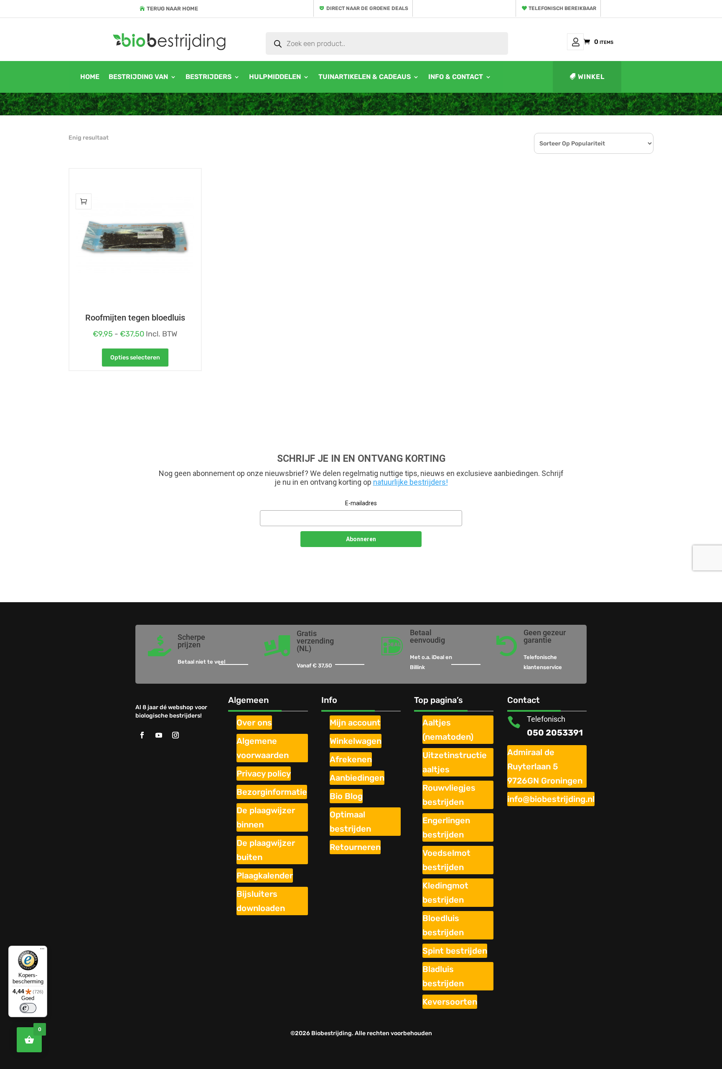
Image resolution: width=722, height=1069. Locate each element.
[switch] (28, 1008)
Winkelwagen (355, 741)
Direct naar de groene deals (367, 8)
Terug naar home (172, 8)
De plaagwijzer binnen (265, 817)
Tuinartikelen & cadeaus (364, 77)
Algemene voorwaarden (262, 748)
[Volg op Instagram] (175, 735)
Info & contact (455, 77)
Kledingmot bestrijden (445, 893)
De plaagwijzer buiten (265, 850)
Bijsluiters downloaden (260, 901)
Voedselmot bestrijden (446, 860)
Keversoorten (449, 1002)
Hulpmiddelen (275, 77)
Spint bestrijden (454, 951)
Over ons (254, 723)
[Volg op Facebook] (142, 735)
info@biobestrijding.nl (551, 799)
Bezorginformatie (271, 792)
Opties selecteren (135, 357)
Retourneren (355, 847)
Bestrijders (208, 77)
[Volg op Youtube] (158, 735)
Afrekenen (351, 759)
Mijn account (575, 41)
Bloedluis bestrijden (443, 925)
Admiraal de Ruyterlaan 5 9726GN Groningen (544, 766)
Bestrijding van (138, 77)
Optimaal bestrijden (350, 821)
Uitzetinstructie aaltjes (454, 762)
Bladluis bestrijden (443, 976)
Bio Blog (346, 796)
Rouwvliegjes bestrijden (448, 795)
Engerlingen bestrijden (446, 827)
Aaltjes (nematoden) (447, 730)
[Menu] (42, 951)
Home (89, 77)
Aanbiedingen (357, 778)
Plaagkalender (264, 875)
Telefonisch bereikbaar (562, 8)
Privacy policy (263, 774)
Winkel (591, 77)
